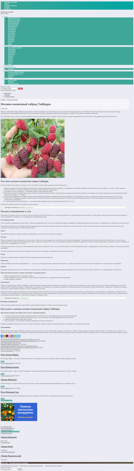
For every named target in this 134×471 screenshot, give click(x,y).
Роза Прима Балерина (7, 428)
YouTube (7, 95)
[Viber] (12, 336)
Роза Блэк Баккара (6, 430)
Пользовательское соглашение (18, 463)
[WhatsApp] (14, 336)
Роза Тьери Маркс (10, 355)
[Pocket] (9, 336)
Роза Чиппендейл (6, 426)
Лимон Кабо (7, 446)
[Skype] (17, 336)
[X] (7, 336)
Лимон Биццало (9, 379)
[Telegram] (20, 336)
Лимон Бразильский (11, 456)
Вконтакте (7, 93)
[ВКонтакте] (2, 336)
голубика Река (24, 298)
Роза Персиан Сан (10, 392)
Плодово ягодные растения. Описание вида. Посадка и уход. (20, 341)
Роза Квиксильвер (10, 367)
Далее (2, 361)
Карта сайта (4, 463)
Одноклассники (9, 96)
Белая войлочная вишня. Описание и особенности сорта (18, 347)
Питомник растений (7, 12)
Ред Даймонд (29, 207)
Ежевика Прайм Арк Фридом (10, 344)
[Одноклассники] (4, 336)
